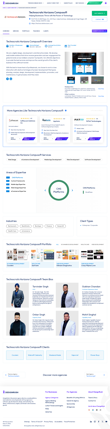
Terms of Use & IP (36, 422)
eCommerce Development (30, 160)
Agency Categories (51, 398)
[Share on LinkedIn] (11, 79)
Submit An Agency (73, 401)
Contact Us (92, 401)
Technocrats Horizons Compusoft (48, 12)
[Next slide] (72, 190)
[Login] (105, 3)
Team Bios (36, 31)
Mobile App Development (52, 160)
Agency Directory (12, 7)
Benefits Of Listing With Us (76, 398)
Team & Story (92, 398)
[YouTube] (106, 421)
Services (16, 31)
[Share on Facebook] (7, 79)
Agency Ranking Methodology (50, 402)
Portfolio (25, 31)
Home (4, 7)
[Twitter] (102, 421)
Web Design (12, 160)
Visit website (98, 13)
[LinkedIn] (91, 421)
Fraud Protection (69, 422)
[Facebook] (98, 421)
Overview (6, 31)
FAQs (47, 409)
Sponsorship (71, 404)
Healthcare (85, 244)
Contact (99, 19)
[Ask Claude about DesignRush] (89, 410)
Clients (45, 31)
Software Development (93, 160)
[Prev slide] (45, 190)
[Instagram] (95, 421)
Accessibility (58, 422)
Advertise (48, 412)
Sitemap (27, 422)
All (57, 244)
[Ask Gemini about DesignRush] (93, 410)
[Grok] (100, 410)
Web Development (73, 160)
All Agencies (71, 407)
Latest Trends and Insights (54, 406)
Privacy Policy (48, 422)
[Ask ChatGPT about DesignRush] (97, 410)
